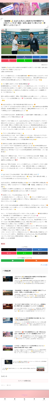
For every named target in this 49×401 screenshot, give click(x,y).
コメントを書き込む (24, 381)
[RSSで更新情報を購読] (36, 260)
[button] (40, 60)
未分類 (3, 243)
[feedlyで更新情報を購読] (12, 260)
